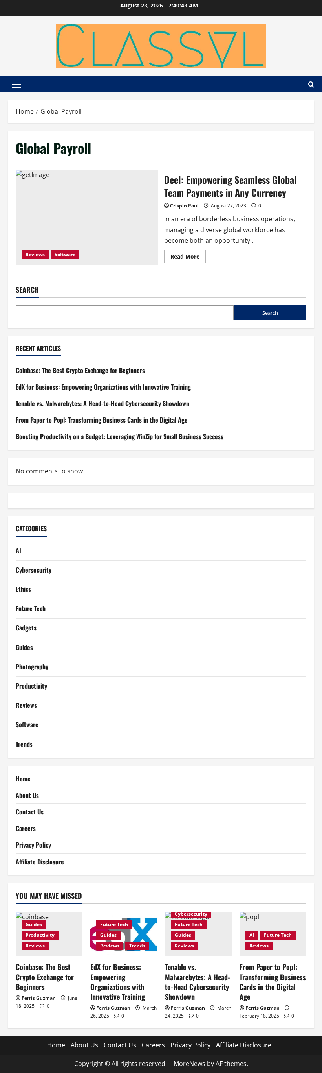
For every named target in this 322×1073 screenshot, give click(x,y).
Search (27, 290)
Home (23, 778)
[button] (16, 84)
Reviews (35, 254)
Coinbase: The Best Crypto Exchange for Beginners (80, 370)
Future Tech (31, 608)
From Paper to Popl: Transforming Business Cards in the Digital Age (102, 420)
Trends (24, 744)
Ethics (23, 589)
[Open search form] (311, 84)
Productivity (31, 686)
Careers (26, 828)
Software (65, 254)
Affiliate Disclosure (40, 861)
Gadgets (26, 627)
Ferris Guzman (39, 998)
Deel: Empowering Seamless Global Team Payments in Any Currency (87, 217)
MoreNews (189, 1063)
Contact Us (30, 811)
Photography (32, 666)
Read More (188, 257)
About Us (27, 795)
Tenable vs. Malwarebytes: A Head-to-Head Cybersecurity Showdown (102, 403)
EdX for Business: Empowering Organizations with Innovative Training (103, 387)
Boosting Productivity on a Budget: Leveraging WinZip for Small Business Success (119, 436)
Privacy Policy (33, 845)
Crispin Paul (184, 205)
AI (18, 550)
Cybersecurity (33, 569)
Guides (24, 647)
